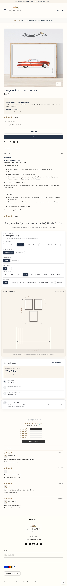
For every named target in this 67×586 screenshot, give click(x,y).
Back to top (32, 519)
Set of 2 (13, 245)
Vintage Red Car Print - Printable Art (16, 26)
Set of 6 (43, 245)
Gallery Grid (9, 252)
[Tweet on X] (10, 142)
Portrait (6, 260)
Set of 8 (50, 245)
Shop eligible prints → (12, 109)
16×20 (38, 274)
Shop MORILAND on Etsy (33, 539)
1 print (6, 245)
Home (5, 26)
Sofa (52, 282)
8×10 (12, 274)
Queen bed (59, 282)
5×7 (6, 274)
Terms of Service (16, 581)
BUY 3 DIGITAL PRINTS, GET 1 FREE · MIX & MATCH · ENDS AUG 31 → (33, 1)
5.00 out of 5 (38, 423)
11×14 (19, 274)
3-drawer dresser (31, 282)
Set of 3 (20, 245)
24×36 (59, 274)
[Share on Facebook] (14, 142)
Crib (6, 282)
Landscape (14, 260)
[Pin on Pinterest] (17, 142)
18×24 (45, 274)
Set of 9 (57, 245)
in (5, 268)
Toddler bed (13, 282)
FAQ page (38, 179)
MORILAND (7, 148)
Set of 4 (28, 245)
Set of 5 (35, 245)
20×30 (52, 274)
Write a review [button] (33, 442)
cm (9, 268)
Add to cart (33, 131)
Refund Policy (35, 581)
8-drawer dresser (43, 282)
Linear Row (20, 252)
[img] (8, 453)
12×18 (32, 274)
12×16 (25, 274)
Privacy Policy (7, 581)
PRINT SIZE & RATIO (10, 121)
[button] (62, 10)
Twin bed (22, 282)
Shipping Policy (26, 581)
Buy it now (34, 137)
